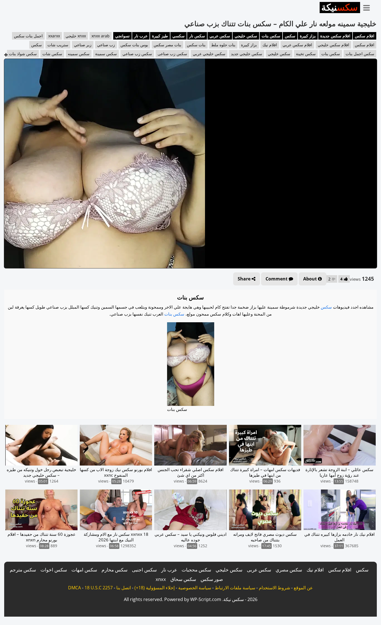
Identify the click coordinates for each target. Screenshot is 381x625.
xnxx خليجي (76, 35)
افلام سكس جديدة (335, 35)
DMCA (74, 588)
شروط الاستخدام (274, 588)
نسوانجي (122, 35)
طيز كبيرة (160, 35)
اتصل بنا (123, 588)
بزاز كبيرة (308, 35)
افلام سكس (364, 35)
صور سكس (212, 579)
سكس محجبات (196, 569)
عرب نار (141, 35)
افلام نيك (269, 44)
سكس (290, 35)
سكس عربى (259, 569)
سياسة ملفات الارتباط (235, 588)
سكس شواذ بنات (23, 53)
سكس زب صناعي (137, 53)
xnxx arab (100, 35)
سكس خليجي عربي (209, 53)
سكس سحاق (183, 579)
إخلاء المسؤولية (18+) (154, 588)
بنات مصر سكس (167, 44)
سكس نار (197, 35)
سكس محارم (114, 569)
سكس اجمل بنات (360, 53)
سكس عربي (219, 35)
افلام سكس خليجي (333, 44)
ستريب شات (57, 44)
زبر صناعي (82, 44)
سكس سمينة (106, 53)
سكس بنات (271, 35)
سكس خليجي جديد (246, 53)
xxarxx (54, 35)
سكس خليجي (246, 35)
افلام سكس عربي (297, 44)
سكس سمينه (79, 53)
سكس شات (52, 53)
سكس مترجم (23, 569)
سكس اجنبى (144, 569)
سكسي (178, 35)
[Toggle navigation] (368, 6)
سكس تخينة (306, 53)
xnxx (161, 579)
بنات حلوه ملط (223, 44)
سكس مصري (289, 569)
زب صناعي (106, 44)
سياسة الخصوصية (194, 588)
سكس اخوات (53, 569)
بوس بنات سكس (134, 44)
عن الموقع (303, 588)
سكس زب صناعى (172, 53)
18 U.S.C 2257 (99, 588)
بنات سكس (196, 44)
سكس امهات (84, 569)
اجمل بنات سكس (28, 35)
